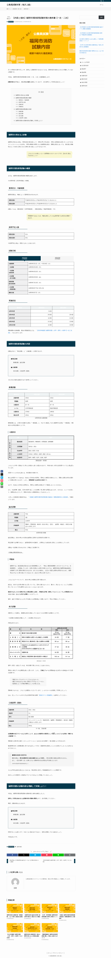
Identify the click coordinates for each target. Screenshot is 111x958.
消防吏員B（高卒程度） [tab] (57, 258)
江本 (15, 888)
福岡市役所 (11, 21)
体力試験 (21, 115)
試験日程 (21, 104)
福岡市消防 (19, 846)
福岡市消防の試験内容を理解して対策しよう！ (29, 120)
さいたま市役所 (86, 62)
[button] (12, 855)
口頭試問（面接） (23, 118)
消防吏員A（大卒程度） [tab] (24, 258)
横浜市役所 (84, 79)
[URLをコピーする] (69, 855)
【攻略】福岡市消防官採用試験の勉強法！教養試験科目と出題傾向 (48, 497)
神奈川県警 (84, 82)
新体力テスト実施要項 (45, 695)
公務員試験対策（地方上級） (19, 5)
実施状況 (21, 106)
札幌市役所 (84, 75)
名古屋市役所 (85, 65)
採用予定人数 (22, 102)
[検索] (103, 1)
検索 (101, 17)
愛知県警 (84, 72)
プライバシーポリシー (58, 953)
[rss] (101, 1)
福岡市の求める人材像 (22, 95)
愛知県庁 (84, 69)
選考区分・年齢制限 (24, 100)
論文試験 (21, 113)
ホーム (49, 953)
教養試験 (21, 111)
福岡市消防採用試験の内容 (23, 109)
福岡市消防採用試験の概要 (23, 98)
